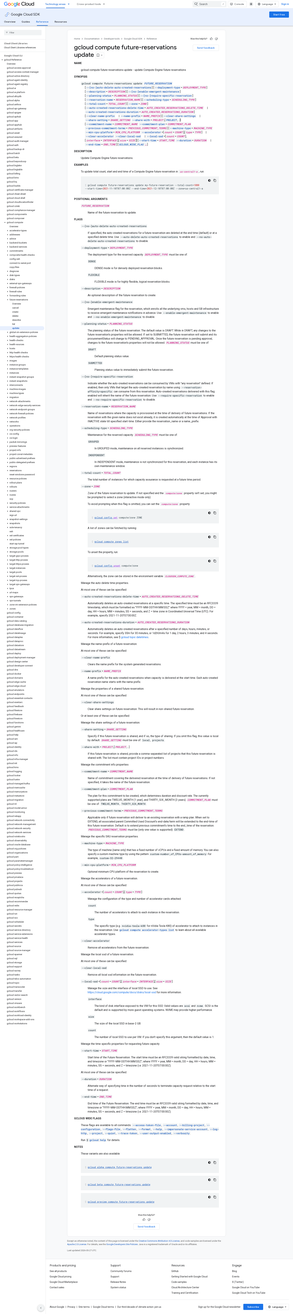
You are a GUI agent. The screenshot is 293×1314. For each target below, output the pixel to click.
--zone (133, 103)
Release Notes (118, 1282)
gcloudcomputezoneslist (111, 541)
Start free (279, 14)
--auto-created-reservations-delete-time (115, 107)
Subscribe (253, 1306)
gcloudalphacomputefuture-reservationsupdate (120, 1167)
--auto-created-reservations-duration (112, 112)
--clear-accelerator (100, 136)
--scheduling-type (156, 99)
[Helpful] (211, 38)
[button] (22, 60)
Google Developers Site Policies (122, 1244)
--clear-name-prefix (100, 116)
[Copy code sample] (215, 180)
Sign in (285, 4)
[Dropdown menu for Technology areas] (70, 4)
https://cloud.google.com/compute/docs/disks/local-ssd (122, 992)
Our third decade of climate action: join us (139, 1307)
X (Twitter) (238, 1282)
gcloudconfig (106, 517)
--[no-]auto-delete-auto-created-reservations (118, 87)
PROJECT (171, 120)
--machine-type (180, 128)
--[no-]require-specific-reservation (166, 95)
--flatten (129, 1129)
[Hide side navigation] (40, 1308)
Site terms (84, 1307)
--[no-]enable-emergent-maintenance (153, 91)
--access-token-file (147, 1125)
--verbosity (181, 1133)
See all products (58, 1271)
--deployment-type (167, 87)
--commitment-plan (152, 124)
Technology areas (55, 4)
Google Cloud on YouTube (246, 1287)
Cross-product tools (89, 4)
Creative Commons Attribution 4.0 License (159, 1241)
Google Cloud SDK (25, 14)
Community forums (121, 1271)
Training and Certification (184, 1292)
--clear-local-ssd (128, 136)
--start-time (147, 140)
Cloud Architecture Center (185, 1287)
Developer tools (112, 38)
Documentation (92, 38)
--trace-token (127, 1133)
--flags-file (111, 1129)
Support (115, 1276)
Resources (61, 21)
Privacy (71, 1307)
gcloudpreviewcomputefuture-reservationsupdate (121, 1201)
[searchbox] (23, 32)
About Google (57, 1307)
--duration (184, 140)
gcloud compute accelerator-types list (147, 930)
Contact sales (57, 1287)
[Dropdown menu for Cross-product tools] (105, 4)
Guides (26, 21)
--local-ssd (155, 136)
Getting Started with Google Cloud (189, 1276)
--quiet (110, 1133)
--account (170, 1125)
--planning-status (98, 95)
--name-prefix (130, 116)
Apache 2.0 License (76, 1244)
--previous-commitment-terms (105, 128)
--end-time (93, 144)
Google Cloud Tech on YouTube (248, 1292)
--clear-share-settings (179, 116)
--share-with (141, 120)
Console (239, 4)
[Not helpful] (216, 38)
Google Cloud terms (103, 1307)
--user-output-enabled (155, 1133)
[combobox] (210, 4)
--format (144, 1129)
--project (95, 1133)
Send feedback (206, 47)
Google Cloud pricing (60, 1276)
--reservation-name (99, 99)
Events (235, 1276)
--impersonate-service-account (185, 1129)
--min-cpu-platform (99, 132)
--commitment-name (99, 124)
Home (77, 38)
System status (118, 1287)
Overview (9, 21)
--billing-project (191, 1125)
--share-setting (97, 120)
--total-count (95, 103)
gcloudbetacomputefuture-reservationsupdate (119, 1184)
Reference (42, 21)
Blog (234, 1271)
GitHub (175, 1271)
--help (157, 1129)
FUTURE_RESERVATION (158, 83)
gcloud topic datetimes (134, 637)
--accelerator (151, 132)
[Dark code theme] (209, 180)
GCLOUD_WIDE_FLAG (131, 144)
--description (95, 91)
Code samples (179, 1282)
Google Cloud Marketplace (64, 1282)
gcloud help (98, 1140)
